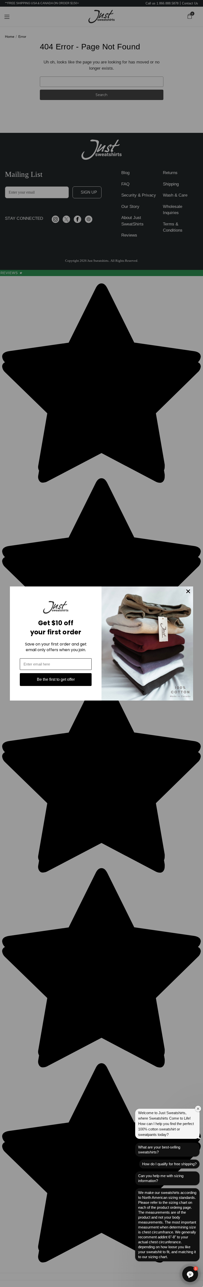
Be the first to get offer (56, 679)
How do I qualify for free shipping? (169, 1164)
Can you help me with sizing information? (160, 1178)
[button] (190, 1274)
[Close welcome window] (198, 1109)
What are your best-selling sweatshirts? (159, 1149)
